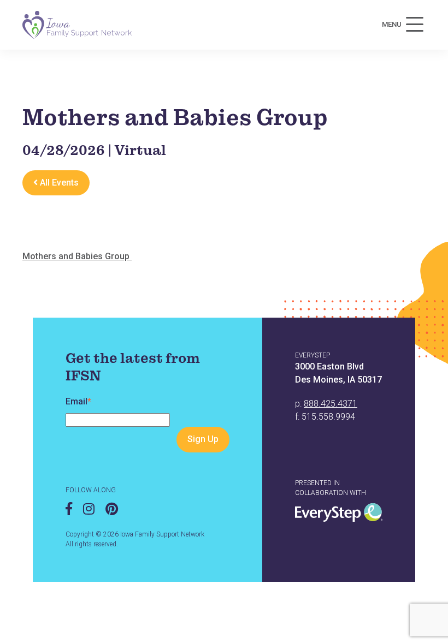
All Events (58, 182)
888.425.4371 (330, 403)
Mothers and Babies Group (77, 256)
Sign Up (203, 439)
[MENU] (415, 24)
